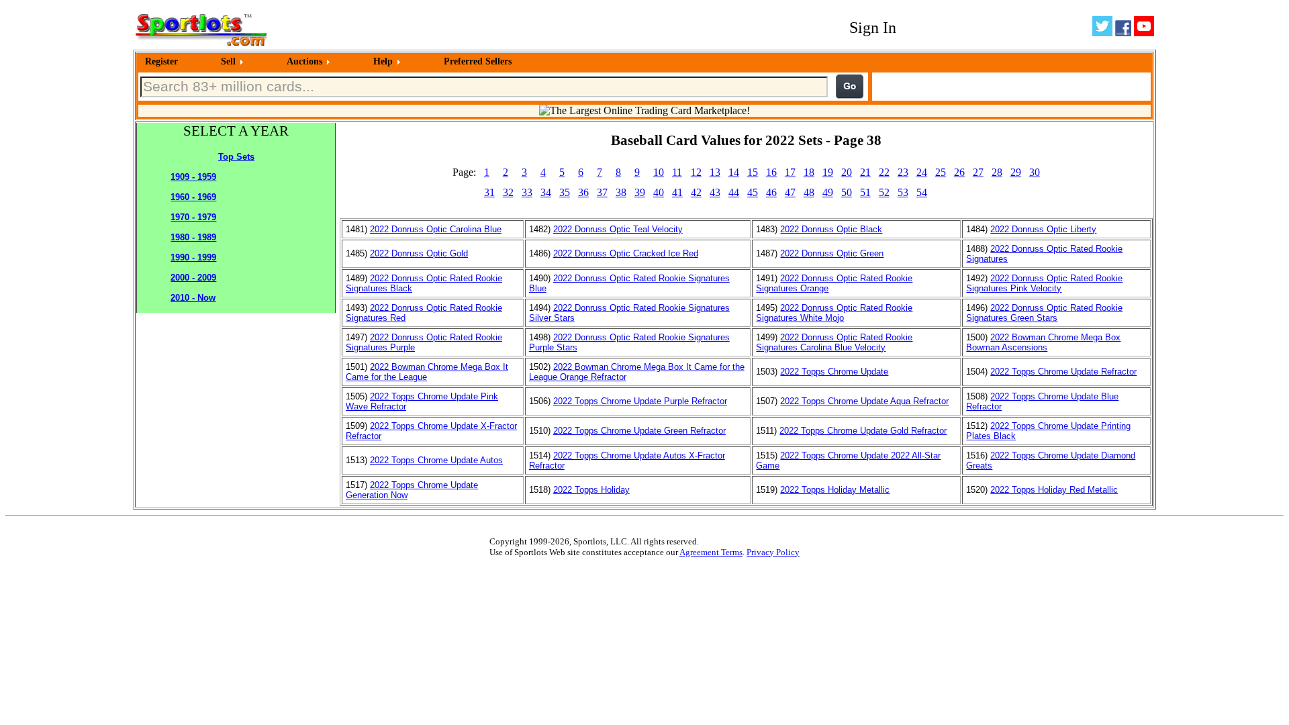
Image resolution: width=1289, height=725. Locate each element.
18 (809, 172)
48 (809, 192)
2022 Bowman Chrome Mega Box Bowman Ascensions (1043, 342)
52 (884, 192)
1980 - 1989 (193, 237)
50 (846, 192)
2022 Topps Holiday (591, 490)
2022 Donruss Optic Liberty (1043, 229)
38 (621, 192)
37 (602, 192)
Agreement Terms (711, 552)
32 (508, 192)
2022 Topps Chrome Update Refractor (1063, 372)
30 (1034, 172)
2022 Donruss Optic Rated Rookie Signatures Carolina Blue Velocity (834, 342)
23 (903, 172)
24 (921, 172)
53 (903, 192)
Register (161, 61)
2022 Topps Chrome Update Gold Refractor (863, 431)
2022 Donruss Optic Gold (419, 253)
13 (715, 172)
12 (696, 172)
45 (752, 192)
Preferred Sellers (478, 61)
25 (940, 172)
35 (564, 192)
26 (959, 172)
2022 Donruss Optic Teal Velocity (618, 229)
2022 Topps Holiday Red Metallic (1054, 490)
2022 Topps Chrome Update (834, 372)
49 (827, 192)
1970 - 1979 (193, 217)
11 (677, 172)
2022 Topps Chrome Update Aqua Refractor (864, 401)
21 (865, 172)
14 (733, 172)
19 (827, 172)
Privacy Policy (773, 552)
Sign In (872, 27)
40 (658, 192)
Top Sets (236, 157)
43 (715, 192)
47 (790, 192)
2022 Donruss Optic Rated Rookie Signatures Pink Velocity (1044, 283)
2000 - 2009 (193, 278)
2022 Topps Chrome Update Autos (436, 460)
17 (790, 172)
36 (583, 192)
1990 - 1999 (193, 257)
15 (752, 172)
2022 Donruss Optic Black (831, 229)
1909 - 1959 (193, 177)
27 (978, 172)
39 (639, 192)
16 (771, 172)
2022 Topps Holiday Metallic (835, 490)
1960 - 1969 (193, 197)
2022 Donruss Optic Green (832, 253)
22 (884, 172)
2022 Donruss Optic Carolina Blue (436, 229)
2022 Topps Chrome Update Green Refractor (639, 431)
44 (733, 192)
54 (921, 192)
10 (658, 172)
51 (865, 192)
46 (771, 192)
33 (527, 192)
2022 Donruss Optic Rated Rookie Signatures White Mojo (834, 313)
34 (545, 192)
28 (997, 172)
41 (677, 192)
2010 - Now (193, 298)
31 (489, 192)
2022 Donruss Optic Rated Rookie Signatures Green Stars (1044, 313)
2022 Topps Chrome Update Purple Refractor (640, 401)
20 (846, 172)
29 (1015, 172)
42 (696, 192)
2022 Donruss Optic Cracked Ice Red (625, 253)
